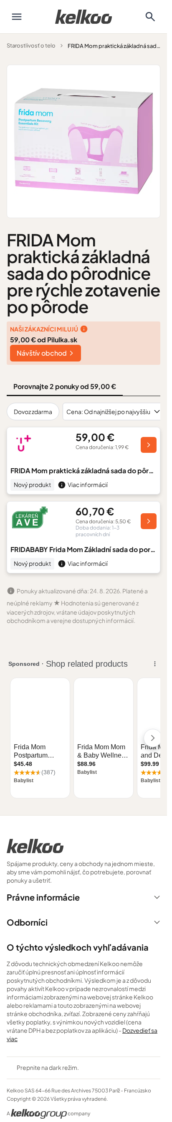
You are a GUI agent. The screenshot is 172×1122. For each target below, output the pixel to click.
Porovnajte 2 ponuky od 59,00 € (64, 386)
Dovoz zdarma (33, 411)
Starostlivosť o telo (31, 45)
